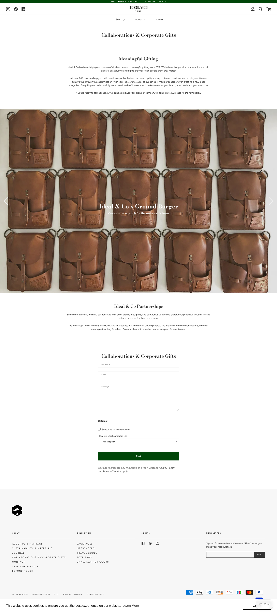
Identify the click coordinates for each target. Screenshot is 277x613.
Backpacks (85, 544)
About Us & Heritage (27, 544)
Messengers (86, 548)
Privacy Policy (166, 467)
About (138, 19)
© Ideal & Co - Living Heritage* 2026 (35, 594)
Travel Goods (87, 553)
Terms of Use (95, 594)
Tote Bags (84, 557)
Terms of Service (112, 471)
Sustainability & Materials (32, 548)
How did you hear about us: (112, 436)
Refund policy (23, 571)
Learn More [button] (130, 605)
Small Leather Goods (93, 562)
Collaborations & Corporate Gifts (39, 557)
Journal (159, 19)
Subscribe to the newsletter (115, 429)
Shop (119, 19)
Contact (18, 562)
